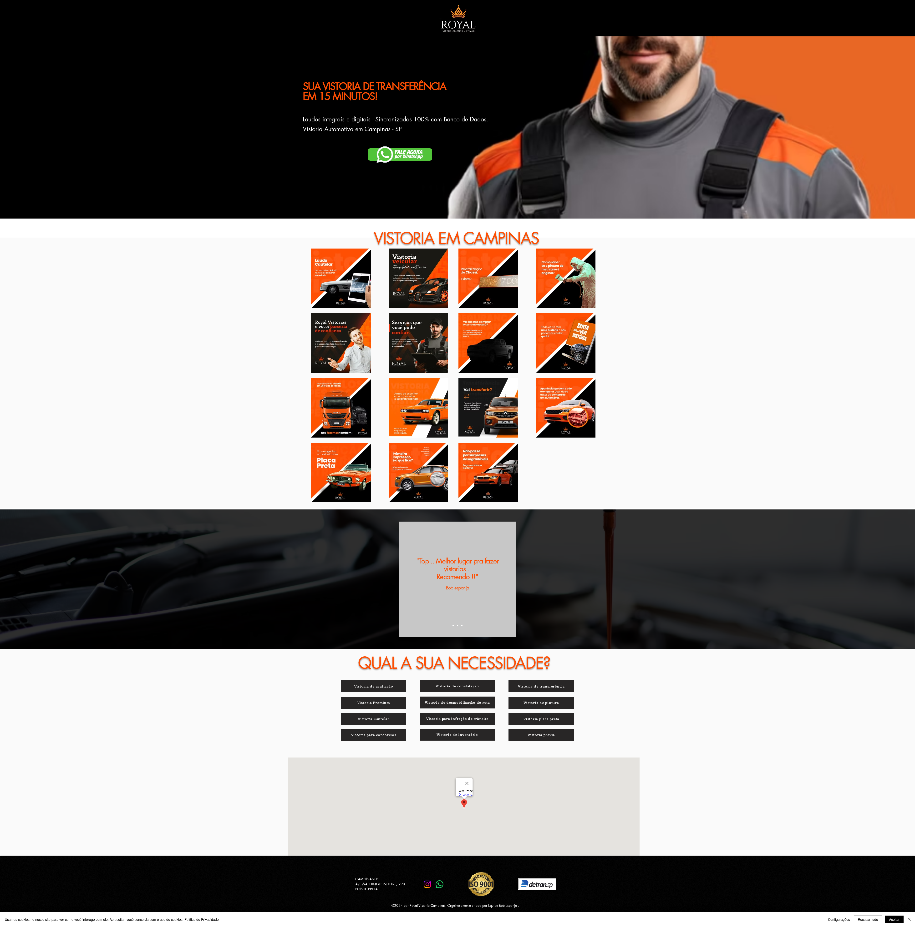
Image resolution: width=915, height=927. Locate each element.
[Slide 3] (462, 625)
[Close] (909, 919)
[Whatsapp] (439, 884)
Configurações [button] (839, 919)
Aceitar (894, 919)
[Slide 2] (457, 625)
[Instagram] (427, 884)
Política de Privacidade (201, 919)
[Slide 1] (453, 625)
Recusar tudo (868, 919)
